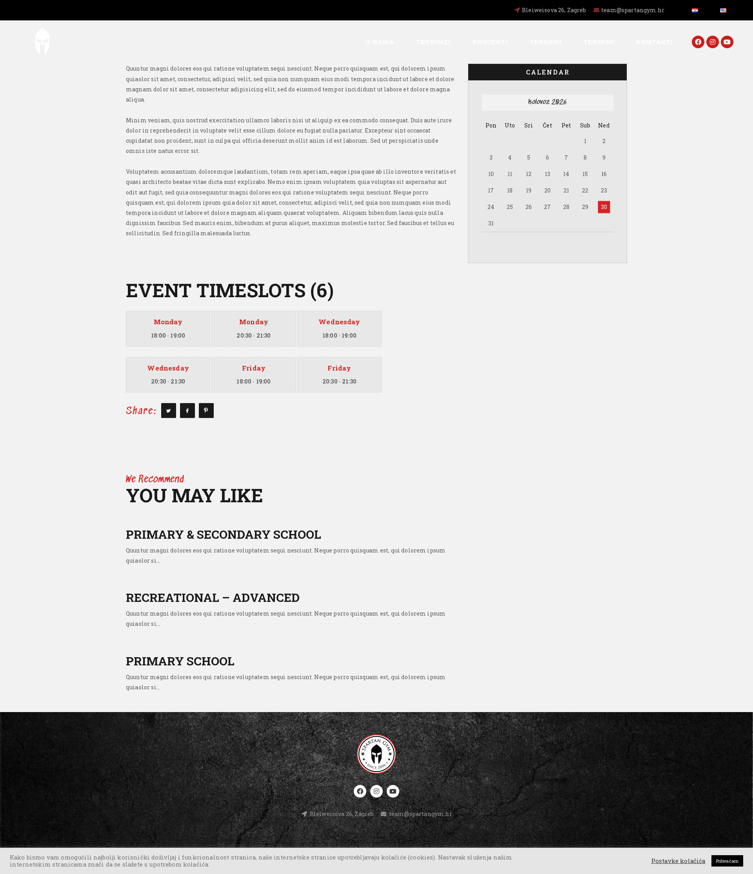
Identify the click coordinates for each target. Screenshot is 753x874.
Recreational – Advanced (213, 597)
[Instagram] (712, 42)
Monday (168, 321)
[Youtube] (727, 42)
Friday (254, 367)
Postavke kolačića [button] (678, 861)
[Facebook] (698, 42)
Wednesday (339, 321)
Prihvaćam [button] (727, 861)
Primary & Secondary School (223, 534)
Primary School (180, 661)
